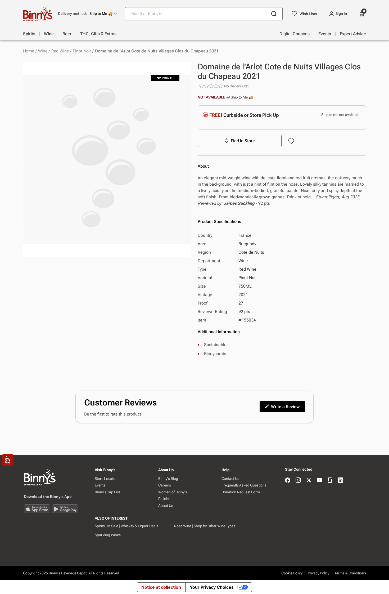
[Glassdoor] (330, 480)
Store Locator (106, 479)
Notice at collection (161, 587)
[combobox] (204, 13)
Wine (42, 51)
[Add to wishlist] (292, 141)
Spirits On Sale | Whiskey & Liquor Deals (126, 526)
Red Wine (60, 51)
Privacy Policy (318, 573)
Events (100, 485)
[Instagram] (298, 480)
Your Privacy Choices (212, 587)
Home (28, 51)
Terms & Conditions (350, 573)
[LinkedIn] (340, 480)
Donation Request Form (240, 492)
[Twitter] (308, 480)
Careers (164, 485)
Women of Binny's (172, 492)
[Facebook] (287, 480)
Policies (164, 499)
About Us (165, 506)
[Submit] (274, 14)
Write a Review (285, 406)
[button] (87, 13)
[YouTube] (319, 480)
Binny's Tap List (107, 492)
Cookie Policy (291, 573)
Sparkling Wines (108, 535)
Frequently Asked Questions (243, 485)
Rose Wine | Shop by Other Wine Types (204, 526)
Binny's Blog (168, 479)
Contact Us (230, 479)
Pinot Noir (82, 51)
